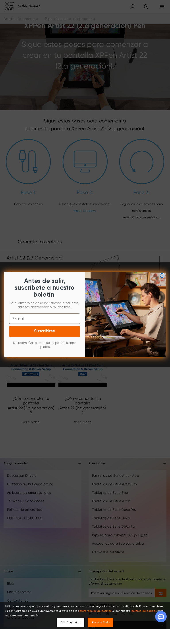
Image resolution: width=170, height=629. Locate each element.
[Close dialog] (162, 275)
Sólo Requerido (70, 622)
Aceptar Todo (100, 622)
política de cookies (143, 611)
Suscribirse (44, 331)
